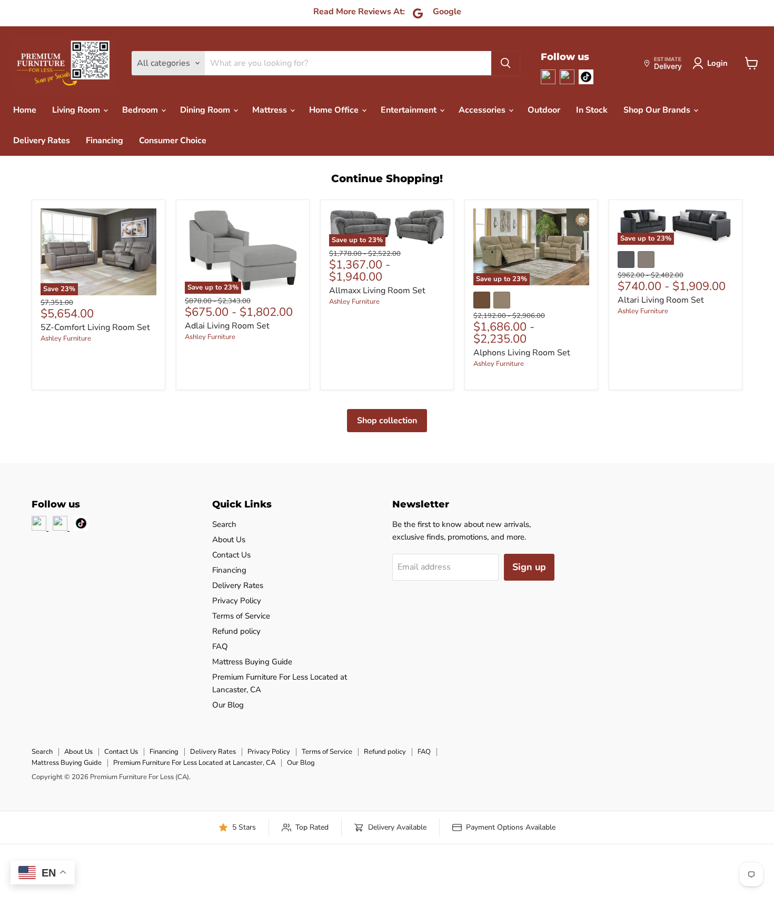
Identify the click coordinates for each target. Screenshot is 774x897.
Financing (104, 140)
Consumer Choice (172, 140)
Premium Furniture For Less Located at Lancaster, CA (194, 763)
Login (717, 63)
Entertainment (410, 110)
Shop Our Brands (657, 110)
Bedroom (141, 110)
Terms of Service (241, 616)
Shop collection (387, 420)
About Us (228, 539)
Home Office (335, 110)
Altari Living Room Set (661, 300)
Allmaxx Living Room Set (377, 290)
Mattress (270, 110)
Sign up (529, 567)
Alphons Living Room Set (521, 352)
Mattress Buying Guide (252, 661)
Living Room (77, 110)
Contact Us (231, 555)
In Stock (592, 110)
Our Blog (228, 705)
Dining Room (206, 110)
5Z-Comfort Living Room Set (95, 327)
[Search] (505, 63)
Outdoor (544, 110)
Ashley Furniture (66, 338)
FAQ (220, 646)
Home (24, 110)
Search (224, 524)
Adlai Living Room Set (227, 326)
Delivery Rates (41, 140)
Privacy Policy (236, 600)
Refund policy (236, 631)
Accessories (483, 110)
